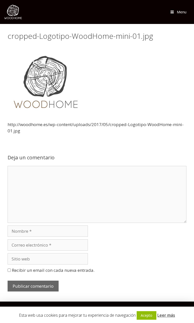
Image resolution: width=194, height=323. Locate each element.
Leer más (166, 315)
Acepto (146, 315)
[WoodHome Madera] (13, 12)
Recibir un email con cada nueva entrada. (53, 270)
